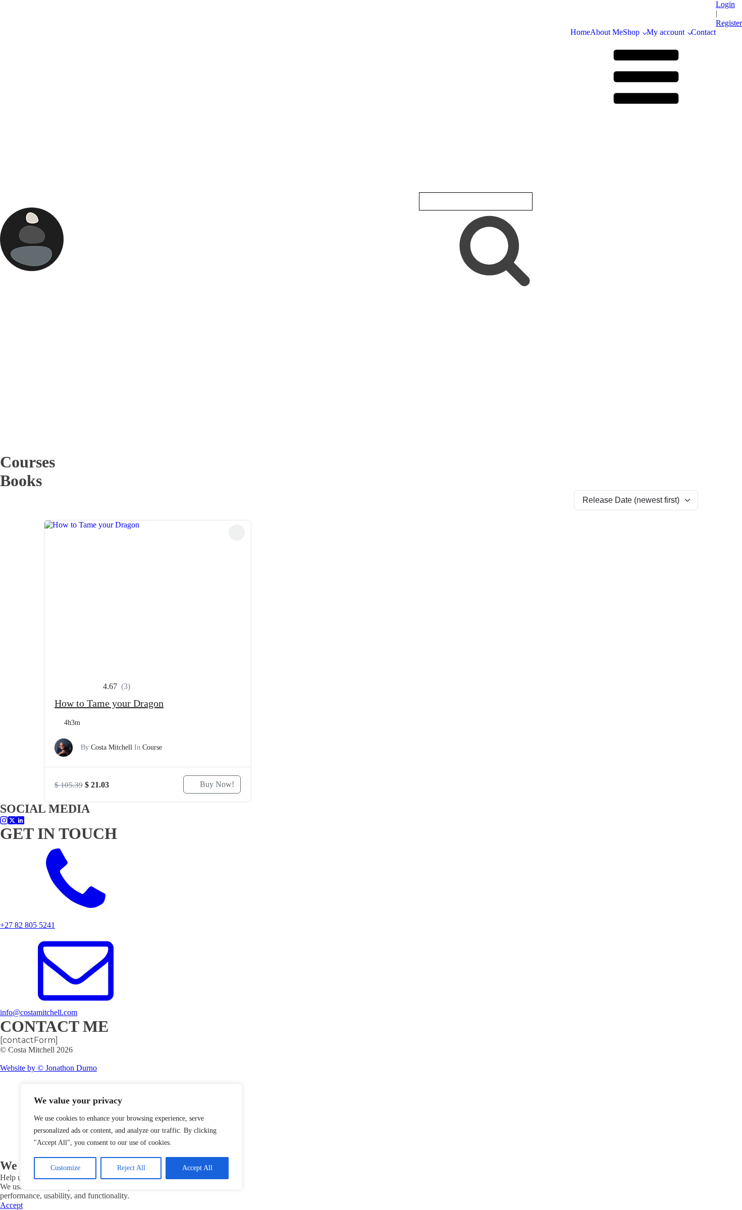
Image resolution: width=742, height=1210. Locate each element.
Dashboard (572, 420)
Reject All (131, 1168)
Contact (703, 32)
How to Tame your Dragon (109, 703)
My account (665, 32)
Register (729, 23)
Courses (566, 288)
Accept (11, 1205)
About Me (606, 32)
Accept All (197, 1168)
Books (563, 301)
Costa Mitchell (111, 747)
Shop (631, 32)
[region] (131, 1137)
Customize (65, 1168)
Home (580, 32)
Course (152, 747)
